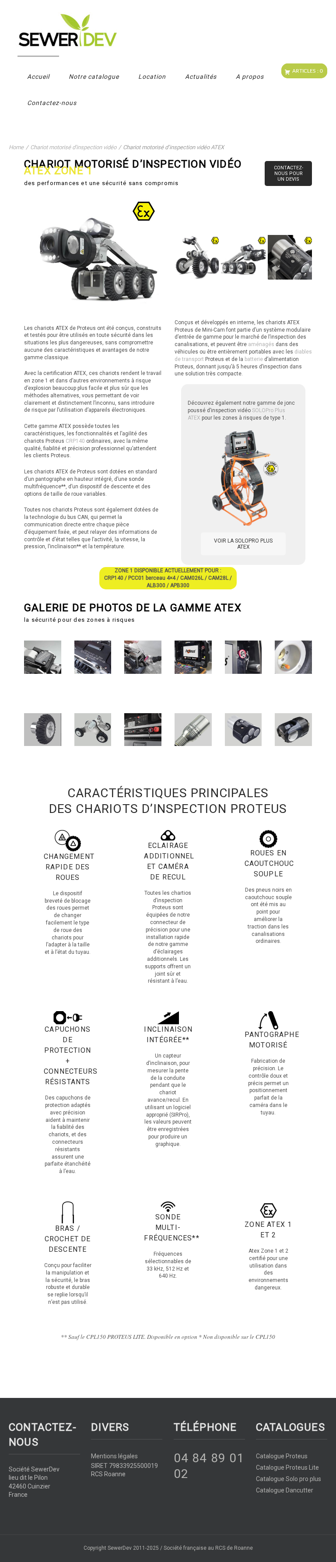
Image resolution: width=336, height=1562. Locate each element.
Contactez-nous (52, 102)
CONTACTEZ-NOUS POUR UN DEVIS (288, 173)
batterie (254, 359)
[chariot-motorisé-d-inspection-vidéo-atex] (197, 257)
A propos (250, 76)
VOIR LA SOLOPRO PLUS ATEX (243, 544)
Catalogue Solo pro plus (288, 1478)
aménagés (261, 344)
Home (16, 147)
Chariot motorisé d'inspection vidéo (73, 147)
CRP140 (75, 441)
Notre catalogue (94, 76)
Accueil (38, 76)
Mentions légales (114, 1456)
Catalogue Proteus (282, 1456)
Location (152, 76)
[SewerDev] (161, 31)
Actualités (201, 76)
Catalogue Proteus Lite (287, 1467)
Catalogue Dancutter (284, 1490)
